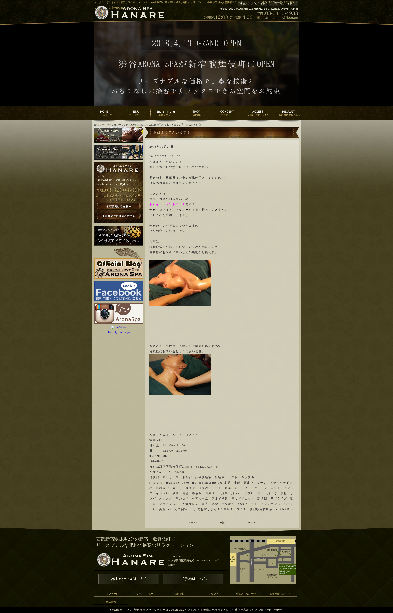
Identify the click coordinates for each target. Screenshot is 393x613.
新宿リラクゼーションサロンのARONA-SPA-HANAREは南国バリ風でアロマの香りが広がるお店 (147, 124)
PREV (194, 522)
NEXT (250, 522)
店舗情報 (179, 593)
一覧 (222, 522)
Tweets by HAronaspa (119, 332)
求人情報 (111, 601)
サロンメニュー (145, 593)
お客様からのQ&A (280, 593)
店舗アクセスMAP (246, 593)
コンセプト (212, 593)
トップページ (111, 593)
